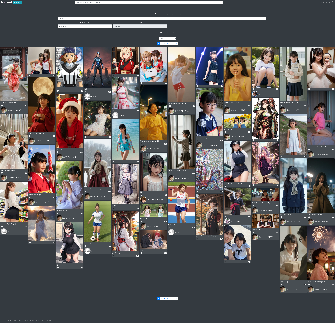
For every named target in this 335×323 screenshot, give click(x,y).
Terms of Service (28, 320)
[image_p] (226, 2)
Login (322, 2)
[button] (332, 2)
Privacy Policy (39, 320)
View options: (84, 23)
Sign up (327, 2)
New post (18, 2)
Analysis (48, 320)
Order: (140, 23)
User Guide (17, 320)
